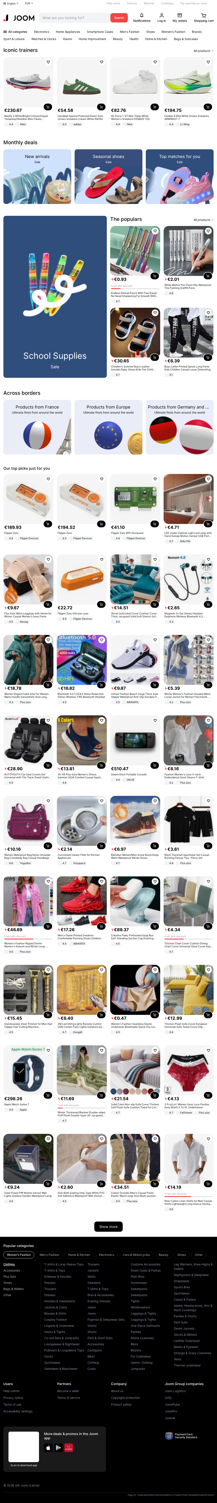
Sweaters (94, 1282)
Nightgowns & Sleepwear (191, 1275)
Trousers (50, 1289)
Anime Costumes (142, 1338)
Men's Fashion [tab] (49, 1254)
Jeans (92, 1307)
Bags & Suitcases (186, 39)
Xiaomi (67, 39)
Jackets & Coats (55, 1307)
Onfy (168, 1397)
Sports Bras (182, 1287)
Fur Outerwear (141, 1356)
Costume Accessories (145, 1264)
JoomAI (170, 1418)
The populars (126, 219)
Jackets (93, 1270)
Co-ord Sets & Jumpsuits (61, 1338)
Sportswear (52, 1362)
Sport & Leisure (14, 39)
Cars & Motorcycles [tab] (136, 1254)
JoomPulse (172, 1404)
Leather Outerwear (187, 1340)
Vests (177, 1359)
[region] (108, 92)
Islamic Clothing (142, 1362)
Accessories (11, 1270)
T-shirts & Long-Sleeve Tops (63, 1264)
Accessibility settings (17, 1411)
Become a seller (68, 1391)
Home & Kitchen (156, 39)
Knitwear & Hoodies (57, 1276)
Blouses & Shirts (55, 1313)
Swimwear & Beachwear (61, 1368)
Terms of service (68, 1397)
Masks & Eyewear (186, 1347)
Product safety (121, 1404)
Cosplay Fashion (55, 1319)
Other (7, 1295)
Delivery (132, 3)
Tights (135, 1301)
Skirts (91, 1276)
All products (202, 51)
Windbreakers (140, 1307)
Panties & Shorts (185, 1316)
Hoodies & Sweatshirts (59, 1301)
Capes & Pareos (185, 1299)
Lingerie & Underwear (59, 1325)
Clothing (9, 1264)
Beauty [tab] (163, 1254)
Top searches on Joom (193, 3)
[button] (48, 1447)
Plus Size (9, 1276)
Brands (197, 31)
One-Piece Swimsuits (145, 1325)
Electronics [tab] (106, 1254)
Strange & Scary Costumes (192, 1353)
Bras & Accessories (101, 1295)
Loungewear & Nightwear (61, 1344)
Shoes (150, 31)
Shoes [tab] (181, 1254)
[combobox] (73, 17)
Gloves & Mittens (185, 1334)
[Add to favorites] (48, 62)
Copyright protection (125, 1397)
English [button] (11, 3)
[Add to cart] (48, 107)
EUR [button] (27, 3)
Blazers (136, 1350)
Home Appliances (68, 31)
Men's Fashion (129, 31)
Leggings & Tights (143, 1313)
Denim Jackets (184, 1328)
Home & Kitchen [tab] (79, 1254)
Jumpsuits (138, 1368)
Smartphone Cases (100, 31)
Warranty (149, 3)
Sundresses (139, 1282)
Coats (92, 1368)
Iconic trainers (20, 50)
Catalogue (167, 3)
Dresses (49, 1282)
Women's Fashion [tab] (19, 1254)
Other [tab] (199, 1254)
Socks (48, 1356)
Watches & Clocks (43, 39)
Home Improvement (92, 39)
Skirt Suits (181, 1322)
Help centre (113, 3)
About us (117, 1391)
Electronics (41, 31)
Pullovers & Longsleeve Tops (64, 1350)
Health (133, 39)
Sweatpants (139, 1289)
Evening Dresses (99, 1301)
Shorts (92, 1325)
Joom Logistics (175, 1391)
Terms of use (12, 1404)
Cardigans (95, 1350)
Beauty (118, 39)
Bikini (91, 1356)
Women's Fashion (173, 31)
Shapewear (181, 1281)
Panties (136, 1332)
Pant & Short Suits (100, 1338)
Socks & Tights (54, 1332)
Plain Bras (137, 1276)
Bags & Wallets (13, 1289)
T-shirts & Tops (54, 1270)
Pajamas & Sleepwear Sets (106, 1319)
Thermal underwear (187, 1365)
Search (119, 17)
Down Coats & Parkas (146, 1270)
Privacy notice (13, 1397)
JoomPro (171, 1411)
